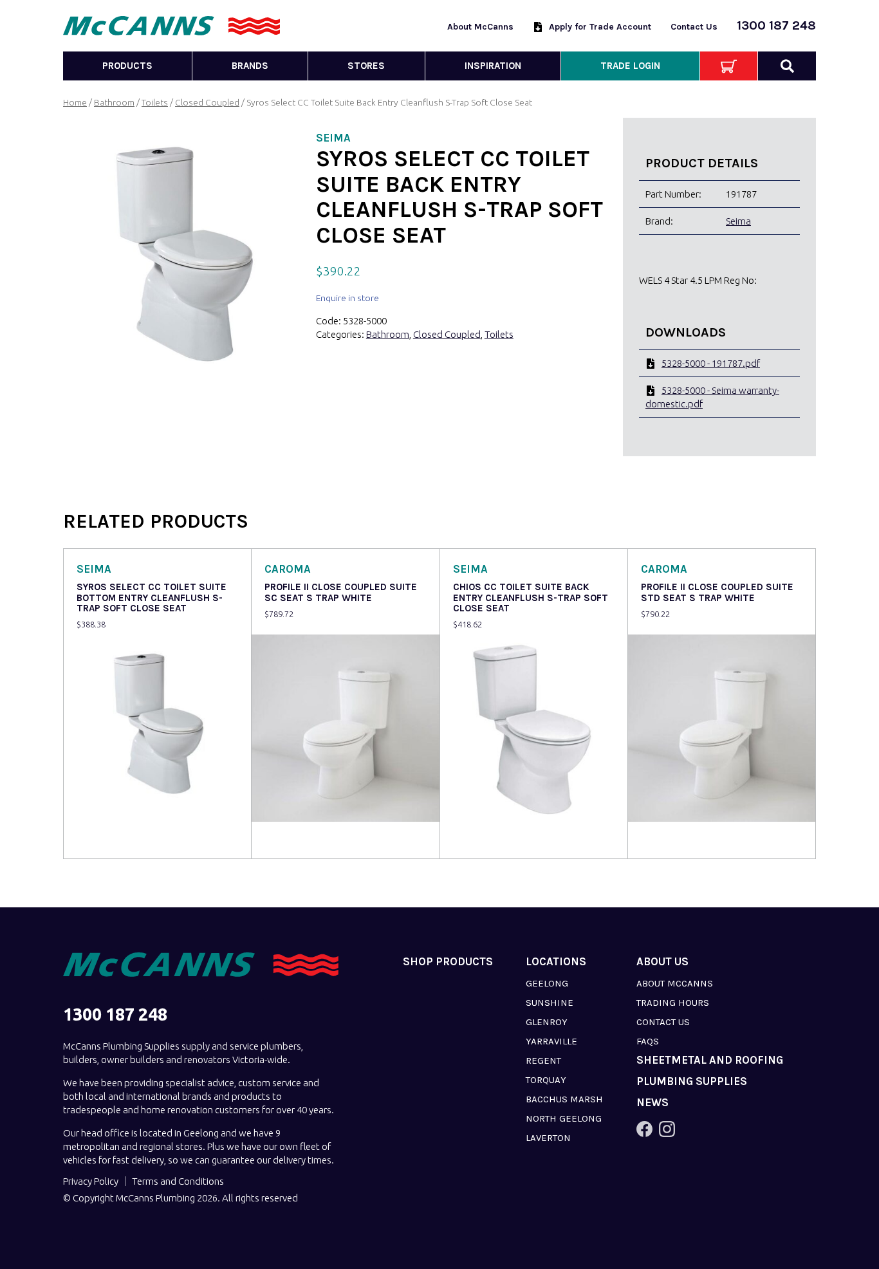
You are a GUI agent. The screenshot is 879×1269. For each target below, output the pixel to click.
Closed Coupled (207, 102)
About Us (662, 961)
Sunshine (549, 1002)
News (652, 1102)
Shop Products (448, 961)
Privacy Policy (90, 1181)
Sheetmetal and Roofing (709, 1060)
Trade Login (630, 65)
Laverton (548, 1138)
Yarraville (551, 1041)
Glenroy (547, 1022)
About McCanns (480, 26)
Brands (250, 65)
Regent (543, 1060)
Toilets (155, 102)
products (127, 65)
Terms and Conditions (178, 1181)
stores (366, 65)
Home (75, 102)
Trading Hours (672, 1002)
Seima (738, 221)
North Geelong (564, 1118)
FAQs (647, 1041)
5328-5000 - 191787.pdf (711, 363)
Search (787, 65)
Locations (556, 961)
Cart (728, 65)
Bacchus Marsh (564, 1099)
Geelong (547, 983)
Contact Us (694, 26)
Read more (103, 840)
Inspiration (493, 65)
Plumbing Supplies (691, 1081)
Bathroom (114, 102)
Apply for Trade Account (600, 26)
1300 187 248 (776, 25)
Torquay (546, 1080)
